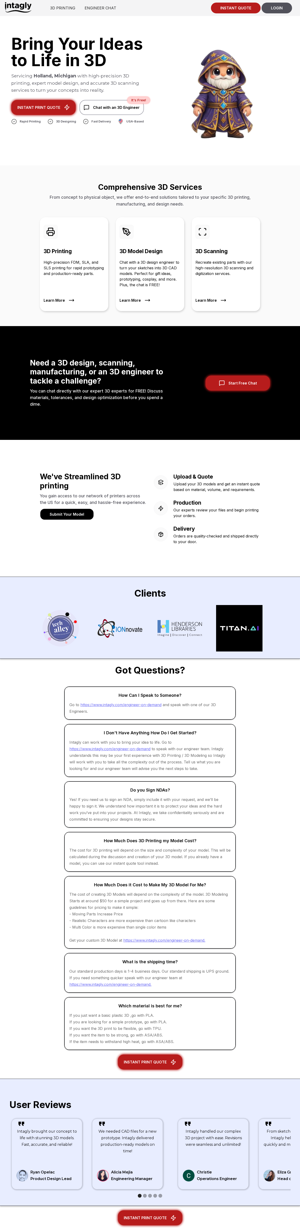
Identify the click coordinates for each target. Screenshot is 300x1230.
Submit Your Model (67, 514)
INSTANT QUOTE (235, 8)
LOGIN (277, 8)
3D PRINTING (62, 8)
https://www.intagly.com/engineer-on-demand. (164, 940)
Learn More (54, 300)
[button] (140, 1196)
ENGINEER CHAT (100, 8)
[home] (18, 7)
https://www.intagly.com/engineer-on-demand (120, 704)
